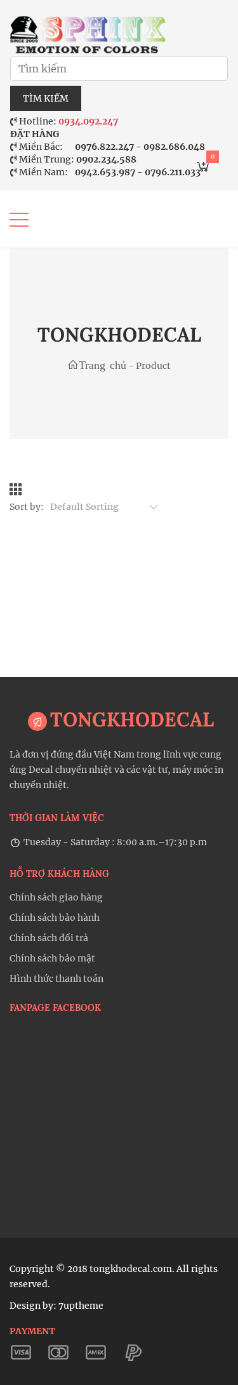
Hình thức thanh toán (56, 979)
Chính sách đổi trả (49, 938)
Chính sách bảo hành (55, 918)
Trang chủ (102, 364)
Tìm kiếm (46, 98)
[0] (203, 169)
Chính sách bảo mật (52, 958)
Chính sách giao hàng (56, 897)
